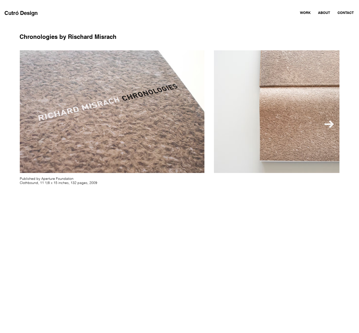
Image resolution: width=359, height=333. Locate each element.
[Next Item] (329, 124)
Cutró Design (21, 13)
